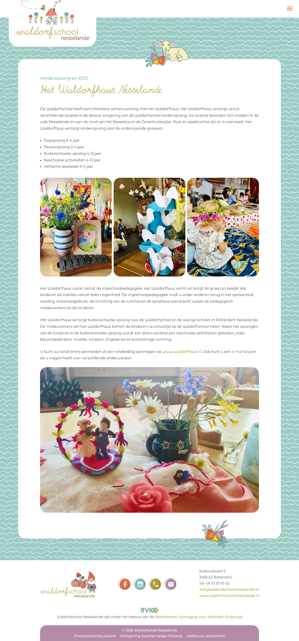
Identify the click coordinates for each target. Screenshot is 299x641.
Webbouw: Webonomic (205, 636)
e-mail (237, 351)
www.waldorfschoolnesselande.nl (229, 595)
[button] (290, 9)
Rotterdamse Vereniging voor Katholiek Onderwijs (198, 617)
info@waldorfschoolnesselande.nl (229, 589)
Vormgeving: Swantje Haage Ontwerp (151, 636)
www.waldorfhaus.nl (181, 351)
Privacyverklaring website (95, 636)
